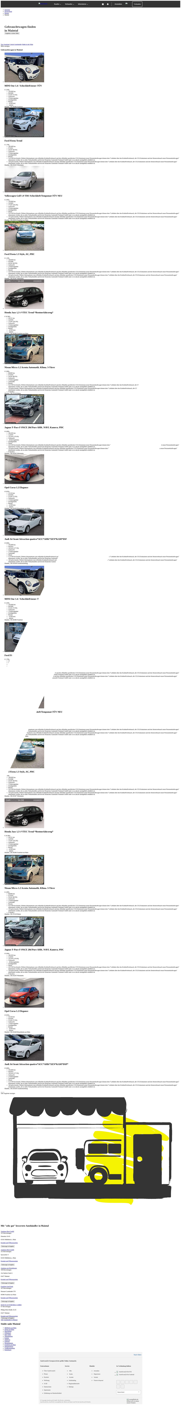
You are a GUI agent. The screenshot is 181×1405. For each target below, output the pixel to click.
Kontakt (71, 1377)
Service (67, 1366)
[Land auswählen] (126, 3)
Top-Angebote (5, 44)
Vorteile (96, 1377)
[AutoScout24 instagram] (131, 1382)
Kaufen (56, 4)
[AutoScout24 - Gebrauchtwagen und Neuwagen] (45, 4)
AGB (45, 1383)
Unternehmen (44, 1366)
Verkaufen (68, 4)
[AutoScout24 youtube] (122, 1382)
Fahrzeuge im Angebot (8, 1246)
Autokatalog (72, 1380)
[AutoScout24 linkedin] (135, 1382)
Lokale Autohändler (16, 44)
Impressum (47, 1390)
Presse (46, 1374)
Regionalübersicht (74, 1383)
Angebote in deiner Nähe (12, 33)
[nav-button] (1, 1092)
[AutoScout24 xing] (118, 1386)
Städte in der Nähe (27, 44)
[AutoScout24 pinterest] (122, 1386)
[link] (92, 80)
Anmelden (118, 4)
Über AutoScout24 (49, 1371)
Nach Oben (137, 1355)
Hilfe (70, 1371)
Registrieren (97, 1374)
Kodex (71, 1374)
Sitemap (71, 1387)
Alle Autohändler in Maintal (9, 1320)
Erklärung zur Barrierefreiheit (52, 1393)
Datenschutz (47, 1387)
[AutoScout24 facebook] (118, 1382)
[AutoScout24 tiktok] (127, 1382)
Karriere (46, 1377)
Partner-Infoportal (98, 1380)
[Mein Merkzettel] (103, 4)
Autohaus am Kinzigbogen (9, 1268)
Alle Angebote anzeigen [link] (8, 1093)
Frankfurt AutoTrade (7, 1286)
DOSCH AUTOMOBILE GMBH (11, 1305)
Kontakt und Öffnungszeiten (9, 1243)
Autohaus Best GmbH (7, 1231)
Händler (92, 1366)
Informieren (82, 4)
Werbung (46, 1380)
